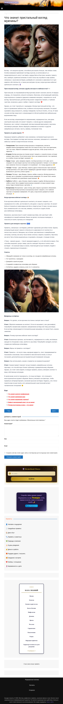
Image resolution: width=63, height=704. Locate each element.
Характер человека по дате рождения (31, 646)
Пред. (8, 410)
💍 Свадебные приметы (13, 528)
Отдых (31, 636)
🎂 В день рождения (12, 545)
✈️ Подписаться (31, 505)
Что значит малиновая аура (16, 397)
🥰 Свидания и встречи (13, 558)
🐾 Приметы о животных (14, 537)
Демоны (31, 616)
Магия (31, 596)
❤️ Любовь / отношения (13, 562)
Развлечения (31, 632)
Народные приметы (31, 640)
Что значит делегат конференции (18, 394)
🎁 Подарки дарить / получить (15, 553)
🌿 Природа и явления (13, 541)
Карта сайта (50, 702)
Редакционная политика (32, 679)
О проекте (32, 690)
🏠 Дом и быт (10, 532)
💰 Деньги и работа (12, 549)
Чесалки (31, 624)
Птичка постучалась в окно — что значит (20, 405)
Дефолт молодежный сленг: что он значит (21, 402)
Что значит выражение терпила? (18, 399)
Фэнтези (31, 600)
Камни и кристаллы (31, 604)
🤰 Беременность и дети (14, 566)
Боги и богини (31, 608)
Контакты (32, 685)
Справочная (31, 628)
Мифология (31, 612)
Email (5, 446)
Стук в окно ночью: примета (31, 664)
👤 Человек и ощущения (14, 524)
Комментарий (8, 423)
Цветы (31, 620)
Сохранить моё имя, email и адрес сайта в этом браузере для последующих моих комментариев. (32, 453)
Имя (5, 438)
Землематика (11, 2)
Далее (54, 410)
